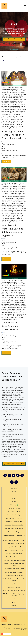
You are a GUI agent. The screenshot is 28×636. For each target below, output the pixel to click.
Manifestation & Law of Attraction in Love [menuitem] (14, 536)
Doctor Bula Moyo (11, 145)
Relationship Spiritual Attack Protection (13, 93)
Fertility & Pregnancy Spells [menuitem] (14, 554)
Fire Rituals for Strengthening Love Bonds (12, 127)
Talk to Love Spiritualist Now (15, 39)
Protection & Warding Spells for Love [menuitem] (14, 560)
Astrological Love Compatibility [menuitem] (14, 547)
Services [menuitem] (14, 492)
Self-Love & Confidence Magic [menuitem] (14, 572)
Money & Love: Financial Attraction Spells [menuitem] (14, 564)
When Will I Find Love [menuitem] (14, 508)
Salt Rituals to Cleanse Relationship (12, 125)
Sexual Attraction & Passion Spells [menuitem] (14, 569)
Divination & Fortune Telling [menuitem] (14, 529)
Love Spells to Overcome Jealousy (11, 98)
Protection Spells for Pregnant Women (12, 192)
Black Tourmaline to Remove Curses (12, 89)
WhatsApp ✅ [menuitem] (14, 505)
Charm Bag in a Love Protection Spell (13, 122)
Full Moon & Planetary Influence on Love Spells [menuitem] (14, 580)
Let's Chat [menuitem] (14, 599)
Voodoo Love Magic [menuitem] (14, 532)
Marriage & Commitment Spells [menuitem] (14, 550)
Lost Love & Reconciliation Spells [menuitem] (14, 544)
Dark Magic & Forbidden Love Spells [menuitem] (14, 540)
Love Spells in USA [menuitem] (14, 587)
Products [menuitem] (14, 488)
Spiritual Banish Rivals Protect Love (12, 115)
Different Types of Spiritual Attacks (12, 116)
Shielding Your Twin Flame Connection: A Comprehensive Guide (13, 135)
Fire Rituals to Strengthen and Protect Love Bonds (12, 326)
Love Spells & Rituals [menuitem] (14, 512)
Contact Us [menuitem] (14, 602)
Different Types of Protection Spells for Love (12, 102)
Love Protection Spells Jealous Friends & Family (12, 120)
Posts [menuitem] (14, 606)
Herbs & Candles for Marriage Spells (12, 88)
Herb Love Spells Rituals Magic (10, 94)
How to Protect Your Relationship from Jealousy (13, 105)
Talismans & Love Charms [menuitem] (14, 518)
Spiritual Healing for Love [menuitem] (14, 522)
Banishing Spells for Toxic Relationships (13, 91)
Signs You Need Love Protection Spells (13, 194)
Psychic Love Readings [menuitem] (14, 515)
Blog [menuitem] (14, 495)
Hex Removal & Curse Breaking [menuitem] (14, 525)
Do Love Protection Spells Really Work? (13, 108)
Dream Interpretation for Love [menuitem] (14, 576)
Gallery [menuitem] (14, 498)
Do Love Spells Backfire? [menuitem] (14, 584)
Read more (6, 162)
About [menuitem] (14, 502)
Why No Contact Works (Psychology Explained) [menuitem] (14, 595)
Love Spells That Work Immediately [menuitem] (14, 591)
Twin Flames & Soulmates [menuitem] (14, 557)
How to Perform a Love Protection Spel (11, 103)
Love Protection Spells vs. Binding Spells (13, 110)
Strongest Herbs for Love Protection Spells (14, 124)
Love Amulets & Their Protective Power (13, 113)
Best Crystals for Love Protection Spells (13, 111)
